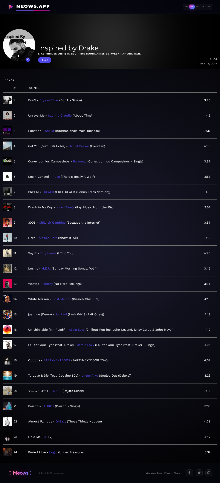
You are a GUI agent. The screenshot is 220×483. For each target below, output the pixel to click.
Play (45, 60)
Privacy (167, 473)
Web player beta (154, 473)
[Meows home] (20, 473)
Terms (177, 473)
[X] (199, 472)
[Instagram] (208, 472)
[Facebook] (189, 472)
